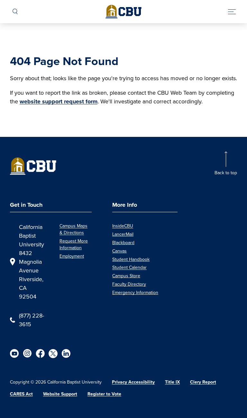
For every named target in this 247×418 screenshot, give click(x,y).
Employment (71, 256)
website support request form (58, 101)
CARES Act (21, 394)
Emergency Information (135, 292)
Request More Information (73, 244)
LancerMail (122, 234)
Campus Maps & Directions (73, 229)
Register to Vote (104, 394)
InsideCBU (122, 226)
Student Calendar (129, 267)
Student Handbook (131, 259)
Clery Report (203, 382)
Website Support (60, 394)
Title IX (172, 382)
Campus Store (126, 275)
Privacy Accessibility (133, 382)
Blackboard (123, 242)
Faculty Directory (129, 284)
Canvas (119, 251)
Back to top (226, 172)
